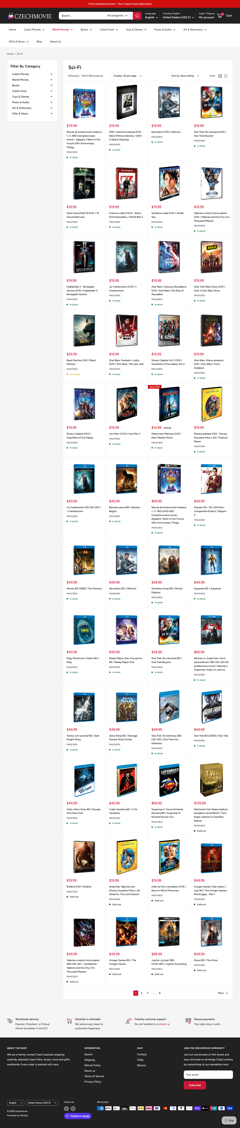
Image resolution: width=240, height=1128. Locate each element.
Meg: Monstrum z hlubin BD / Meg (83, 660)
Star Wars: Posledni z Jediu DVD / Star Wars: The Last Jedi (126, 362)
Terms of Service (94, 1076)
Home (12, 29)
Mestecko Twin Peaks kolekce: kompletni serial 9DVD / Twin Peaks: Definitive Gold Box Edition (211, 815)
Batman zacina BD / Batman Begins (124, 509)
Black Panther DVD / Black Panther (81, 362)
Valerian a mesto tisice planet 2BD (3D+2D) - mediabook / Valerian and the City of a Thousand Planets (83, 966)
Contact (142, 1054)
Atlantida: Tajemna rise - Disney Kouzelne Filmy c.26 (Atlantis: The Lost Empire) (124, 890)
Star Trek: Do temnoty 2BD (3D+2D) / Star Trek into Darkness (166, 739)
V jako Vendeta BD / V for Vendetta (123, 811)
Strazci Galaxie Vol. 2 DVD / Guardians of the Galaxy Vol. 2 (168, 362)
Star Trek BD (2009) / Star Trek (211, 735)
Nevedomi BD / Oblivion (122, 588)
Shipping (89, 1059)
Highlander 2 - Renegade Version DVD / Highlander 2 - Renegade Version (83, 290)
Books (84, 29)
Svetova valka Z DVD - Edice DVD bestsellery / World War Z (126, 215)
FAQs (140, 1059)
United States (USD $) (39, 1102)
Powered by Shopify (17, 1115)
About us (89, 1070)
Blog (39, 41)
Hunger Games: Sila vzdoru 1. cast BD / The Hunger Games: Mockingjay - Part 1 (210, 890)
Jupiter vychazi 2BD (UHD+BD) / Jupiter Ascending (169, 962)
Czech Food (107, 29)
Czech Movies (32, 29)
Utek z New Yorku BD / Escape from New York (83, 811)
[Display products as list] (226, 76)
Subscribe (195, 1085)
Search (88, 1054)
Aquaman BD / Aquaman (207, 588)
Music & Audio (163, 29)
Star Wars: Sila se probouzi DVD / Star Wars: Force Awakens (209, 364)
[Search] (137, 16)
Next (221, 993)
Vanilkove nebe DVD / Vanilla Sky (167, 215)
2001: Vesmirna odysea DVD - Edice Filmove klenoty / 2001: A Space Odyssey (125, 135)
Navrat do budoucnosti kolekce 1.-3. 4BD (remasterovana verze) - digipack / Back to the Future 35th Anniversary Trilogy (84, 139)
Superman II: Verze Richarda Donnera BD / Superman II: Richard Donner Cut (167, 813)
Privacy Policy (92, 1081)
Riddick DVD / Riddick (79, 886)
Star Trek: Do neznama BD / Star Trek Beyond (166, 660)
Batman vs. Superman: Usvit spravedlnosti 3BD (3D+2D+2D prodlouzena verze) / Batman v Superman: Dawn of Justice (211, 664)
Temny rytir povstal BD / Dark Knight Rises (83, 737)
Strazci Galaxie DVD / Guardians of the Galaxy (80, 435)
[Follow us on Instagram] (73, 1108)
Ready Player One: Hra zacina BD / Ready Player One (125, 660)
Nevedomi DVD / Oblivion (166, 131)
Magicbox (72, 152)
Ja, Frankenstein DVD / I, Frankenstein (123, 288)
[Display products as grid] (220, 76)
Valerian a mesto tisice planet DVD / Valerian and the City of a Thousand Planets (211, 217)
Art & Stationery (193, 29)
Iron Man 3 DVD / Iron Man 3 (124, 433)
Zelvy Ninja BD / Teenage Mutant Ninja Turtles (123, 737)
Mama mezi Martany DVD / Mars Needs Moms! (166, 435)
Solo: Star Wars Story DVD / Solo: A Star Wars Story (209, 288)
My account (206, 17)
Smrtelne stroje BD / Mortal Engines (166, 590)
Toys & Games (134, 29)
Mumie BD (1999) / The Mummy (84, 588)
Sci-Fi (20, 53)
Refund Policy (92, 1065)
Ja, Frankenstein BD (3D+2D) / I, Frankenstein (84, 509)
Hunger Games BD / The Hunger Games (122, 962)
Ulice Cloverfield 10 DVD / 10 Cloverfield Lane (83, 215)
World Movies (60, 29)
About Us (55, 41)
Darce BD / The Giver (206, 960)
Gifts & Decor (17, 41)
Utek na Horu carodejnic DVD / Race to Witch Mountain (168, 888)
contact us (163, 1024)
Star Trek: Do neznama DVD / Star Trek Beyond (210, 133)
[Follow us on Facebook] (66, 1108)
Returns (141, 1065)
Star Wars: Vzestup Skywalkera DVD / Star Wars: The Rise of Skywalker (168, 290)
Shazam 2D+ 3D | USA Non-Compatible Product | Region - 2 (211, 511)
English (12, 1102)
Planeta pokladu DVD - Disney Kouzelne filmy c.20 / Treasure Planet (211, 437)
